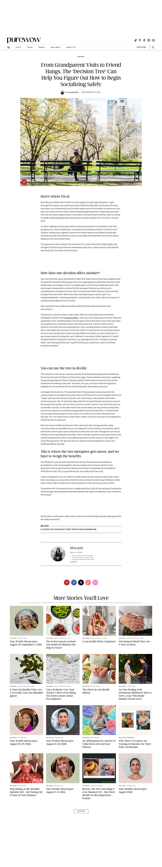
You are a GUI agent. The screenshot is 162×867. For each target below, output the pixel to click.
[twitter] (81, 582)
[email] (4, 57)
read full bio (73, 561)
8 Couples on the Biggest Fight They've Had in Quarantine (68, 529)
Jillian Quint (73, 92)
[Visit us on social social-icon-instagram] (148, 40)
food (30, 47)
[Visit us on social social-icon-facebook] (144, 40)
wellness (55, 47)
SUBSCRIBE (141, 47)
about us (71, 47)
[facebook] (74, 582)
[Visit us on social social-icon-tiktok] (135, 40)
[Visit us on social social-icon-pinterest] (140, 40)
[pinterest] (24, 182)
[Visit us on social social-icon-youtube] (153, 40)
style (18, 47)
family (42, 47)
